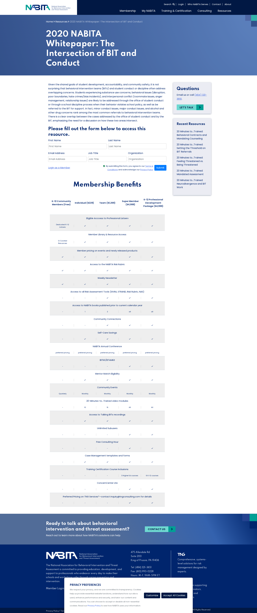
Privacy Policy (146, 169)
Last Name (114, 140)
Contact (216, 4)
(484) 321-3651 (143, 567)
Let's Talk (186, 107)
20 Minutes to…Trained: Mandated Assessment (190, 172)
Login (181, 4)
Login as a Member (59, 167)
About (228, 4)
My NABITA (148, 11)
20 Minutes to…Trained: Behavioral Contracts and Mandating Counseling (192, 135)
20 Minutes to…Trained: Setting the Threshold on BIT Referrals (191, 148)
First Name (54, 140)
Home (49, 21)
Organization (135, 153)
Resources (224, 11)
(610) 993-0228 (144, 571)
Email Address (56, 153)
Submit (160, 167)
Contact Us (156, 529)
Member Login (55, 588)
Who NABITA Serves (198, 4)
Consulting (205, 11)
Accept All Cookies (174, 595)
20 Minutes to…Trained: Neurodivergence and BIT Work (191, 183)
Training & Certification (176, 11)
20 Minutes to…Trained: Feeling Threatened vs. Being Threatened (190, 161)
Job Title (93, 153)
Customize (152, 595)
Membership (128, 11)
